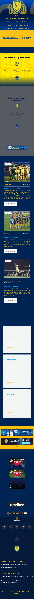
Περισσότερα (17, 309)
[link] (17, 7)
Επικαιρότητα (7, 184)
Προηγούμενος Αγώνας (18, 281)
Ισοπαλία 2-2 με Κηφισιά (11, 286)
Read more (10, 348)
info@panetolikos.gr (11, 582)
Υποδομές (6, 234)
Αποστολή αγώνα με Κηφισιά (12, 188)
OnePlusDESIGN (19, 592)
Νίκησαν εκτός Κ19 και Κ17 (11, 237)
